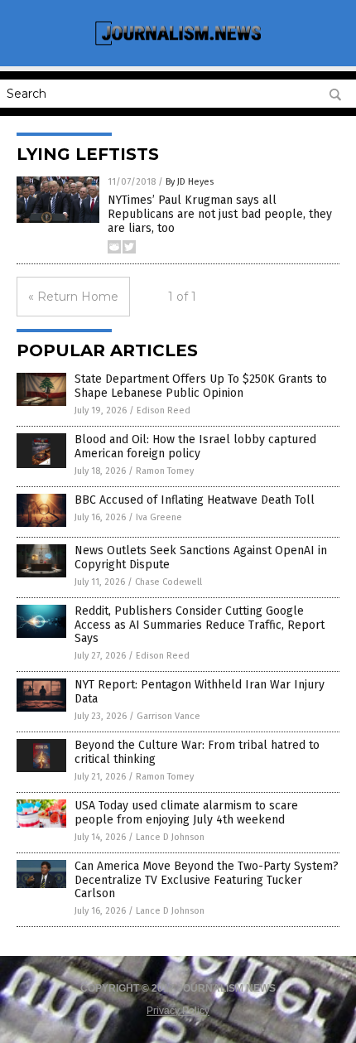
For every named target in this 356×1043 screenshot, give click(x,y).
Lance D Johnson (170, 837)
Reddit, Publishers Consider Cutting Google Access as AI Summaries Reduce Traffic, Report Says (200, 625)
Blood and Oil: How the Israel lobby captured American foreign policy (195, 446)
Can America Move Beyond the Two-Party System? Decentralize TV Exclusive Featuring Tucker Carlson (207, 880)
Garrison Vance (168, 716)
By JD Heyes (190, 181)
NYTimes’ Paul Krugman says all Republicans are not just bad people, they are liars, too (220, 214)
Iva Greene (159, 517)
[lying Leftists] (178, 43)
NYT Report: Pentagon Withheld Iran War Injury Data (200, 692)
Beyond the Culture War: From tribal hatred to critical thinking (197, 752)
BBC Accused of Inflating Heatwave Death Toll (195, 500)
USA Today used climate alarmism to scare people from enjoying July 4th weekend (186, 813)
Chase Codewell (168, 582)
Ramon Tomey (165, 471)
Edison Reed (163, 410)
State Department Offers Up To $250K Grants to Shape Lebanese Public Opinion (201, 386)
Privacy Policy (178, 1010)
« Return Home (73, 296)
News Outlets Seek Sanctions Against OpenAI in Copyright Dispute (201, 557)
